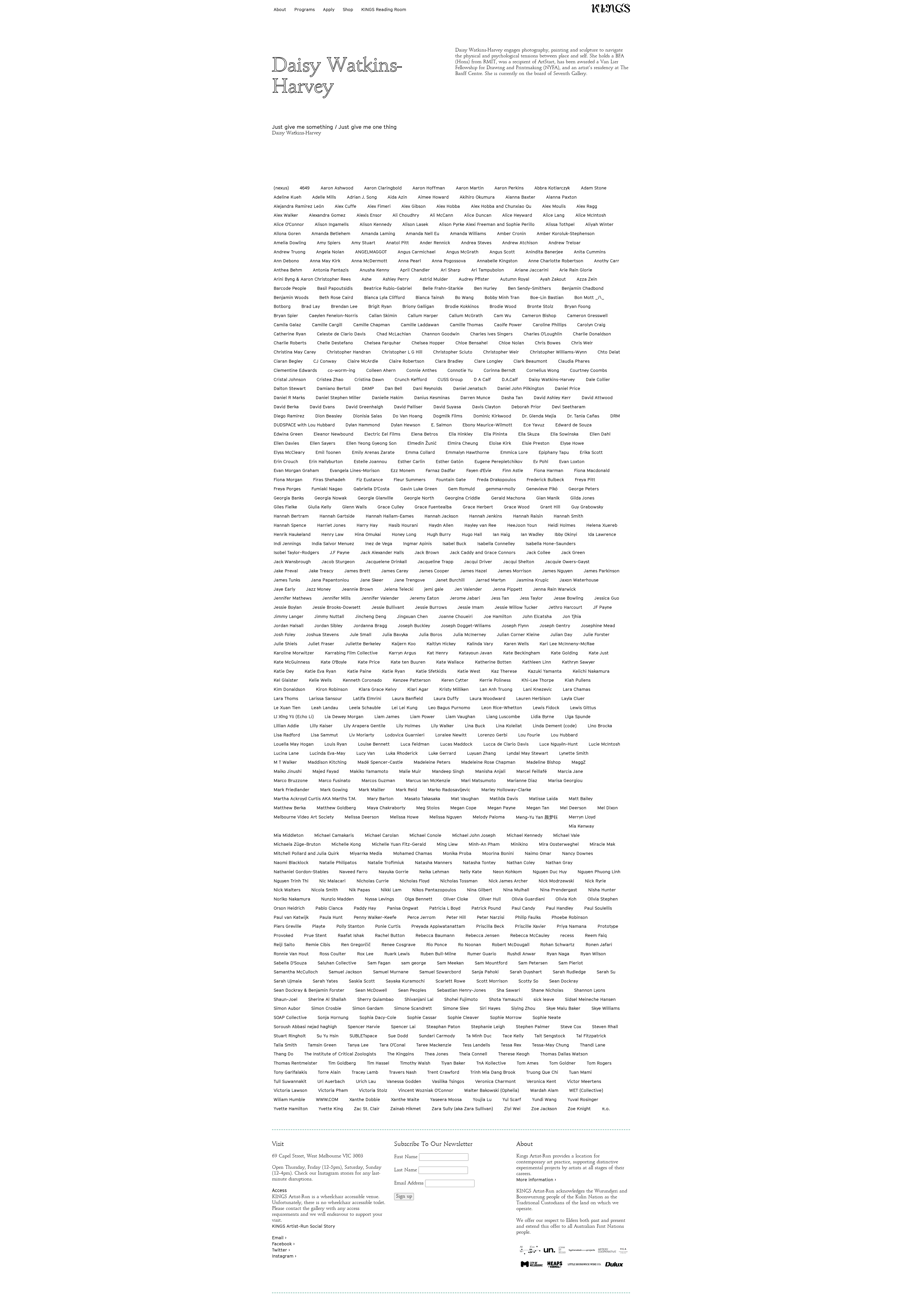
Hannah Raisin (528, 516)
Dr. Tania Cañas (583, 415)
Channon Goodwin (440, 333)
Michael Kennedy (524, 835)
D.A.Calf (510, 379)
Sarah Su (606, 971)
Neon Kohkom (507, 871)
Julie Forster (596, 634)
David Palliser (408, 406)
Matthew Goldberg (336, 807)
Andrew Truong (289, 251)
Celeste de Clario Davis (341, 333)
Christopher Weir (501, 351)
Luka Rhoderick (402, 753)
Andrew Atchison (520, 242)
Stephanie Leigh (488, 1026)
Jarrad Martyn (490, 579)
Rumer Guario (481, 953)
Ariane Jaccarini (531, 269)
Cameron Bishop (539, 315)
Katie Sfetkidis (431, 671)
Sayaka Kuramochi (405, 981)
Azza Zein (587, 279)
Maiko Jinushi (288, 771)
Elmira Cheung (462, 443)
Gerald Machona (508, 497)
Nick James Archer (508, 880)
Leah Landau (324, 707)
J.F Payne (340, 552)
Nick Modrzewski (556, 880)
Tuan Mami (580, 1072)
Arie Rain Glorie (575, 269)
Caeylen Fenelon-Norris (333, 315)
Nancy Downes (577, 853)
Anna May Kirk (325, 260)
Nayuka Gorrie (393, 871)
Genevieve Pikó (542, 488)
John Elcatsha (537, 616)
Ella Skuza (529, 434)
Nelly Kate (471, 871)
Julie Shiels (285, 643)
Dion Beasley (328, 415)
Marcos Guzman (378, 780)
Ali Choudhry (406, 215)
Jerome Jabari (465, 598)
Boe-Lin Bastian (547, 297)
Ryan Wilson (593, 953)
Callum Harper (423, 315)
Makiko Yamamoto (369, 771)
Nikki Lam (391, 889)
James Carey (394, 570)
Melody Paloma (489, 816)
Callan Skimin (383, 315)
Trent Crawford (443, 1072)
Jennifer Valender (380, 598)
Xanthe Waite (405, 1099)
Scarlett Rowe (450, 981)
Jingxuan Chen (412, 616)
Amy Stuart (363, 242)
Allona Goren (287, 233)
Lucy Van (365, 753)
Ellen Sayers (322, 443)
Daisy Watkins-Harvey (552, 379)
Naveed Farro (353, 871)
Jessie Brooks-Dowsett (336, 607)
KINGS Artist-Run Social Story (303, 1226)
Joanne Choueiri (456, 616)
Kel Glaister (286, 680)
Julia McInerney (469, 634)
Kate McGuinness (292, 662)
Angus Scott (502, 251)
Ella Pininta (495, 434)
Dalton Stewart (290, 388)
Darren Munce (475, 397)
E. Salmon (441, 424)
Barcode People (290, 288)
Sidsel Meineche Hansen (590, 999)
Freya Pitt (585, 479)
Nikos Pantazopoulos (434, 889)
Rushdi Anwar (521, 953)
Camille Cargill (327, 324)
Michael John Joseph (474, 835)
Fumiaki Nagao (326, 488)
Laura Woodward (487, 698)
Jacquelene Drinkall (386, 561)
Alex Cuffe (345, 206)
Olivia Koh (566, 898)
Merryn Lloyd (582, 816)
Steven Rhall (605, 1026)
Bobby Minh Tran (502, 297)
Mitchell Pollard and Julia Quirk (306, 853)
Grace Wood (516, 506)
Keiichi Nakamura (591, 671)
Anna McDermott (369, 260)
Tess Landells (476, 1044)
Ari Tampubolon (487, 269)
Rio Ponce (436, 944)
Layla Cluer (573, 698)
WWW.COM (327, 1099)
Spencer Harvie (364, 1026)
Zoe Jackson (544, 1108)
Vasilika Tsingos (448, 1081)
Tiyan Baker (453, 1063)
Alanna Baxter (520, 197)
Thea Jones (436, 1053)
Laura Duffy (446, 698)
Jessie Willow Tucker (516, 607)
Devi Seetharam (568, 406)
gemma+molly (500, 488)
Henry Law (332, 534)
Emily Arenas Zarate (373, 452)
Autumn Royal (514, 279)
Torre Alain (329, 1072)
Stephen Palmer (533, 1026)
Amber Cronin (511, 233)
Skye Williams (605, 1008)
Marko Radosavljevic (449, 789)
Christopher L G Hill (402, 351)
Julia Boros (430, 634)
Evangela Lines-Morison (355, 470)
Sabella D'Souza (290, 962)
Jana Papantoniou (330, 579)
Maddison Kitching (327, 762)
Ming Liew (447, 844)
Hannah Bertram (291, 516)
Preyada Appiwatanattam (438, 926)
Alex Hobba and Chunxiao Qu (501, 206)
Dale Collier (598, 379)
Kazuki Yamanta (545, 671)
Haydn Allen (441, 525)
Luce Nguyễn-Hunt (558, 744)
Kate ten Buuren (408, 662)
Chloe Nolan (511, 342)
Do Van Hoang (407, 415)
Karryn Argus (402, 652)
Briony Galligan (418, 306)
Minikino (519, 844)
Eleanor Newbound (333, 434)
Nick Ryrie (595, 880)
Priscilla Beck (490, 926)
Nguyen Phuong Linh (599, 871)
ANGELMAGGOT (371, 251)
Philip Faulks (528, 917)
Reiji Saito (284, 944)
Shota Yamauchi (506, 999)
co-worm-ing (341, 370)
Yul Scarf (511, 1099)
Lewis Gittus (583, 707)
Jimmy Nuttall (329, 616)
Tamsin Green (322, 1044)
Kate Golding (564, 652)
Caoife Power (508, 324)
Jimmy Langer (288, 616)
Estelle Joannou (370, 461)
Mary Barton (380, 798)
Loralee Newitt (451, 734)
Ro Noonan (469, 944)
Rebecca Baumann (435, 935)
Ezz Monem (403, 470)
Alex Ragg (586, 206)
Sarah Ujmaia (288, 981)
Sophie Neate (547, 1017)
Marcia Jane (570, 771)
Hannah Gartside (337, 516)
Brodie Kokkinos (462, 306)
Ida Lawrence (602, 534)
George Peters (583, 488)
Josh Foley (284, 634)
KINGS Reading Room (383, 9)
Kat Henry (437, 652)
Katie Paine (359, 671)
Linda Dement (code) (555, 725)
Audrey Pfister (474, 279)
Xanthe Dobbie (364, 1099)
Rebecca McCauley (529, 935)
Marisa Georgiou (565, 780)
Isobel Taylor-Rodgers (296, 552)
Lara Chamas (576, 689)
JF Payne (602, 607)
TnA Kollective (491, 1063)
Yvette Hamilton (291, 1108)
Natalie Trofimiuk (386, 862)
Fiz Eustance (369, 479)
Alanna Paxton (561, 197)
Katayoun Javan (475, 652)
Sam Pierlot (570, 962)
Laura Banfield (407, 698)
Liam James (386, 716)
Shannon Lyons (589, 990)
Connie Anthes (421, 370)
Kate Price (369, 662)
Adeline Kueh (287, 197)
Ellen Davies (286, 443)
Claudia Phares (574, 361)
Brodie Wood (503, 306)
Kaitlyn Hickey (441, 643)
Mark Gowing (334, 789)
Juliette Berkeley (363, 643)
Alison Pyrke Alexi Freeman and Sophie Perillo (487, 224)
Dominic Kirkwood (492, 415)
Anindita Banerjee (544, 251)
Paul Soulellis (598, 908)
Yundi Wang (544, 1099)
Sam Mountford (491, 962)
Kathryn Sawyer (578, 662)
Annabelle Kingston (497, 260)
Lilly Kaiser (321, 725)
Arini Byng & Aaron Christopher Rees (312, 279)
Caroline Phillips (549, 324)
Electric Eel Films (382, 434)
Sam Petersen (533, 962)
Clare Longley (488, 361)
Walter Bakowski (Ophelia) (491, 1090)
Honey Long (404, 534)
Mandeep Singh (448, 771)
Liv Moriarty (361, 734)
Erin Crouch (286, 461)
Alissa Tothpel (560, 224)
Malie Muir (410, 771)
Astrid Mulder (434, 279)
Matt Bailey (581, 798)
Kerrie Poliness (495, 680)
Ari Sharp (450, 269)
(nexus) (281, 187)
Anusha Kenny (374, 269)
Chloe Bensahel (471, 342)
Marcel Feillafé (531, 771)
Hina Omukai (368, 534)
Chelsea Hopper (428, 342)
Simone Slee (456, 1008)
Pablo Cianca (329, 908)
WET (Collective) (586, 1090)
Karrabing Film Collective (351, 652)
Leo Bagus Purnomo (449, 707)
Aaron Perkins (509, 187)
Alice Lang (553, 215)
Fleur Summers (409, 479)
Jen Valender (468, 589)
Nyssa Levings (379, 898)
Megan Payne (501, 807)
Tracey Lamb (365, 1072)
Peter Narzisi (490, 917)
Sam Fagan (378, 962)
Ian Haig (501, 534)
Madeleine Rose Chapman (488, 762)
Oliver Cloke (455, 898)
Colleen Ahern (381, 370)
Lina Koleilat (509, 725)
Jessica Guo (606, 598)
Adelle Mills (324, 197)
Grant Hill (550, 506)
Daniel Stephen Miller (338, 397)
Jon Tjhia (572, 616)
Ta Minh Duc (479, 1035)
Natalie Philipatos (338, 862)
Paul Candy (523, 908)
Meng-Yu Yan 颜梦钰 (537, 817)
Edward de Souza (573, 424)
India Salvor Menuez (333, 543)
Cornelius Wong (542, 370)
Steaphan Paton (443, 1026)
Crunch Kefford (411, 379)
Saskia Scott (362, 981)
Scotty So (528, 981)
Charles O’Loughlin (543, 333)
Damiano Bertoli (334, 388)
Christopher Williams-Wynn (558, 351)
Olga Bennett (418, 898)
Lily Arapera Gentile (364, 725)
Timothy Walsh (415, 1063)
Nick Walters (287, 889)
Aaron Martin (470, 187)
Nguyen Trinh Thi (291, 880)
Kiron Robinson (332, 689)
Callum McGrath (466, 315)
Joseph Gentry (555, 625)
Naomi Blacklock (291, 862)
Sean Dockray (563, 981)
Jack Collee (538, 552)
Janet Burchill (450, 579)
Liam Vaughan (460, 716)
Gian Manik (548, 497)
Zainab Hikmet (405, 1108)
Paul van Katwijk (291, 917)
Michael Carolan (382, 835)
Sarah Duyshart (526, 971)
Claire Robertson (406, 361)
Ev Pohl (540, 461)
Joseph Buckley (414, 625)
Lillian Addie (286, 725)
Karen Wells (516, 643)
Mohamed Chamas (412, 853)
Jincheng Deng (370, 616)
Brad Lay (310, 306)
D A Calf (482, 379)
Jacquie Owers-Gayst (567, 561)
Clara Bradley (449, 361)
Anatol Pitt (397, 242)
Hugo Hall (472, 534)
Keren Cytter (454, 680)
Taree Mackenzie (433, 1044)
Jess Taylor (531, 598)
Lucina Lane (286, 753)
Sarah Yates (325, 981)
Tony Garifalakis (290, 1072)
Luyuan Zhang (481, 753)
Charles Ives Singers (491, 333)
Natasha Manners (433, 862)
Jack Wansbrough (292, 561)
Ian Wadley (532, 534)
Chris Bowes (547, 342)
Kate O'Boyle (334, 662)
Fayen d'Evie (478, 470)
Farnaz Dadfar (440, 470)
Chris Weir (582, 342)
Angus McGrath (462, 251)
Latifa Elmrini (367, 698)
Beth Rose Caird (336, 297)
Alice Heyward (517, 215)
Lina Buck (475, 725)
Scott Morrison (492, 981)
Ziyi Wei (512, 1108)
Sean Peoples (412, 990)
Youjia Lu (482, 1099)
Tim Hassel (378, 1063)
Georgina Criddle (462, 497)
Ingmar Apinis (417, 543)
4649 (305, 187)
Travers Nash (402, 1072)
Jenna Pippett (507, 589)
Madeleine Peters (432, 762)
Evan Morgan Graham (296, 470)
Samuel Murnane (390, 971)
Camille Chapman (371, 324)
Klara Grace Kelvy (378, 689)
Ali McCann (441, 215)
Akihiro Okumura (477, 197)
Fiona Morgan (288, 479)
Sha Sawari (508, 990)
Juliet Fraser (321, 643)
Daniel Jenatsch (469, 388)
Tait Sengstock (549, 1035)
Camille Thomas (466, 324)
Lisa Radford (287, 734)
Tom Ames (527, 1063)
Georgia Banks (289, 497)
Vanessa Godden (404, 1081)
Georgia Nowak (331, 497)
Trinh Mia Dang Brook (492, 1072)
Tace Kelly (513, 1035)
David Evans (322, 406)
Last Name (405, 1170)
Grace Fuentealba (433, 506)
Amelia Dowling (290, 242)
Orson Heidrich (289, 908)
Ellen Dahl (600, 434)
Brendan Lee (344, 306)
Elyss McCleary (289, 452)
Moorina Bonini (498, 853)
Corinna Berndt (500, 370)
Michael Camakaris (334, 835)
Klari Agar (417, 689)
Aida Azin (397, 197)
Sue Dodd (398, 1035)
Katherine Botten (493, 662)
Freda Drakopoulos (496, 479)
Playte (318, 926)
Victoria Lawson (290, 1090)
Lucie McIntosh (604, 744)
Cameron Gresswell (587, 315)
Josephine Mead (598, 625)
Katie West (468, 671)
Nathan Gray (559, 862)
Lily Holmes (408, 725)
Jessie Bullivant (388, 607)
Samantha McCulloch (296, 971)
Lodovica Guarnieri (404, 734)
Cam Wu (502, 315)
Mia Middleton (288, 835)
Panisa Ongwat (402, 908)
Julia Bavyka (395, 634)
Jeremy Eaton (424, 598)
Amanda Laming (378, 233)
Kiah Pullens (578, 680)
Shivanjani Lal (418, 999)
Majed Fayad (325, 771)
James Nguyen (557, 570)
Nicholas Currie (373, 880)
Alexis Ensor (369, 215)
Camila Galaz (287, 324)
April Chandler (415, 269)
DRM (615, 415)
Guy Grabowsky (587, 506)
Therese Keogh (513, 1053)
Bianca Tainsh (430, 297)
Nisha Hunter (602, 889)
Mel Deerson (573, 807)
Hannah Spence (290, 525)
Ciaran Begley (288, 361)
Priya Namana (572, 926)
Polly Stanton (350, 926)
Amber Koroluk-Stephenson (566, 233)
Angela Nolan (330, 251)
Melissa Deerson (362, 816)
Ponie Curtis (387, 926)
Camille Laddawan (420, 324)
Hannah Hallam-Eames (390, 516)
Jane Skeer (371, 579)
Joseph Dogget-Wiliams (466, 625)
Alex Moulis (554, 206)
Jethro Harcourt (565, 607)
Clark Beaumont (530, 361)
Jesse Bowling (568, 598)
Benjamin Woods (291, 297)
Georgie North (419, 497)
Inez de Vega (378, 543)
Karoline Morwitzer (294, 652)
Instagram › (284, 1256)
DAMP (368, 388)
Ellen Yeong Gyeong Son (371, 443)
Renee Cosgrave (398, 944)
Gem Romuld (461, 488)
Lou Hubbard (564, 734)
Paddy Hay (365, 908)
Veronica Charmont (495, 1081)
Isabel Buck (454, 543)
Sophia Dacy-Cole (377, 1017)
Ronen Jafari (599, 944)
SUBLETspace (363, 1035)
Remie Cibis (318, 944)
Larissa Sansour (325, 698)
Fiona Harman (548, 470)
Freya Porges (287, 488)
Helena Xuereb (601, 525)
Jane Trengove (409, 579)
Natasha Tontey (479, 862)
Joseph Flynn (515, 625)
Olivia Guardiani (528, 898)
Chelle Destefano (335, 342)
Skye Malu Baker (563, 1008)
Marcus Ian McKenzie (428, 780)
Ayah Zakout (553, 279)
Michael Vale (566, 835)
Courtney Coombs (588, 370)
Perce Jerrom (421, 917)
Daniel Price (567, 388)
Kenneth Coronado (362, 680)
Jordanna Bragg (370, 625)
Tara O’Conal (392, 1044)
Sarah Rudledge (569, 971)
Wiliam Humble (289, 1099)
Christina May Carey (295, 351)
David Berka (286, 406)
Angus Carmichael (416, 251)
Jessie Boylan (288, 607)
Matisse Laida (543, 798)
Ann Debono (286, 260)
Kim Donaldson (289, 689)
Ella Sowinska (564, 434)
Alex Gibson (413, 206)
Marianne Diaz (522, 780)
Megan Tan (537, 807)
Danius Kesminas (432, 397)
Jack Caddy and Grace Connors (482, 552)
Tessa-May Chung (550, 1044)
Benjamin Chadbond (582, 288)
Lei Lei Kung (404, 707)
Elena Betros (424, 434)
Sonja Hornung (333, 1017)
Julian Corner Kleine (518, 634)
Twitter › (281, 1249)
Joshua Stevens (322, 634)
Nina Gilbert (479, 889)
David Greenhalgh (364, 406)
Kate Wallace (450, 662)
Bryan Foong (577, 306)
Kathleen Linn (536, 662)
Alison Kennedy (376, 224)
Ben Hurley (485, 288)
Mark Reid (406, 789)
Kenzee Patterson (412, 680)
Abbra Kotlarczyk (552, 187)
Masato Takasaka (422, 798)
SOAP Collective (290, 1017)
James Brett (357, 570)
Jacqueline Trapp (435, 561)
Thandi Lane (592, 1044)
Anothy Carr (606, 260)
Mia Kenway (581, 826)
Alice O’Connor (289, 224)
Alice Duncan (477, 215)
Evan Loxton (571, 461)
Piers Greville (287, 926)
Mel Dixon (607, 807)
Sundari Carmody (437, 1035)
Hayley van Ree (480, 525)
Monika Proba (457, 853)
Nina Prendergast (558, 889)
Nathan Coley (521, 862)
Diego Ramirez (289, 415)
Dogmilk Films (447, 415)
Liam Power (422, 716)
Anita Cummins (590, 251)
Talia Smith (285, 1044)
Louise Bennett (374, 744)
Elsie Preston (535, 443)
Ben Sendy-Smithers (529, 288)
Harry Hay (367, 525)
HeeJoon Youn (522, 525)
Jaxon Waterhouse (579, 579)
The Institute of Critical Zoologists (340, 1053)
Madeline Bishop (543, 762)
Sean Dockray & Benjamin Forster (309, 990)
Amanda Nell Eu (422, 233)
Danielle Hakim (387, 397)
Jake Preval (286, 570)
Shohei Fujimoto (461, 999)
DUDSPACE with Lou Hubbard (304, 424)
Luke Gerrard (442, 753)
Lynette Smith (573, 753)
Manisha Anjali (490, 771)
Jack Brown (427, 552)
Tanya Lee (358, 1044)
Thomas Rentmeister (295, 1063)
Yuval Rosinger (583, 1099)
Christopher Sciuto (452, 351)
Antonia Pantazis (331, 269)
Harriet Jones (331, 525)
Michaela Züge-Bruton (297, 844)
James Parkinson (601, 570)
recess (567, 935)
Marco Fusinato (334, 780)
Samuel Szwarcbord (440, 971)
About (280, 9)
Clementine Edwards (295, 370)
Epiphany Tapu (554, 452)
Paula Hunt (331, 917)
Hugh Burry (439, 534)
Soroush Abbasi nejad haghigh (305, 1026)
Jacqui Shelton (518, 561)
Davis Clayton (486, 406)
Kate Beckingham (521, 652)
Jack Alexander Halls (382, 552)
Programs (304, 9)
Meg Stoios (427, 807)
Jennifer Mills (336, 598)
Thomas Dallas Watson (564, 1053)
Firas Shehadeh (329, 479)
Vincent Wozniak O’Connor (425, 1090)
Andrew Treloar (564, 242)
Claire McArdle (362, 361)
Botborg (282, 306)
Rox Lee (365, 953)
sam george (413, 962)
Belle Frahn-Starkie (443, 288)
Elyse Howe (572, 443)
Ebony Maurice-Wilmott (487, 424)
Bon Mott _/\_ (589, 297)
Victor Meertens (584, 1081)
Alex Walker (286, 215)
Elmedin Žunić (422, 443)
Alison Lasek (415, 224)
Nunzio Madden (337, 898)
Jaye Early (284, 589)
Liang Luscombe (503, 716)
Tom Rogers (599, 1063)
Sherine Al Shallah (327, 999)
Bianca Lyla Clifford (384, 297)
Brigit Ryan (380, 306)
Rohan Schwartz (557, 944)
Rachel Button (390, 935)
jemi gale (433, 589)
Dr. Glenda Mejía (539, 415)
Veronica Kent (541, 1081)
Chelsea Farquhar (382, 342)
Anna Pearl (409, 260)
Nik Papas (359, 889)
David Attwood (597, 397)
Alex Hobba (448, 206)
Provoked (283, 935)
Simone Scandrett (413, 1008)
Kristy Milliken (454, 689)
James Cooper (434, 570)
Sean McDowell (371, 990)
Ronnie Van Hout (291, 953)
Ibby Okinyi (566, 534)
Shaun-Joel (285, 999)
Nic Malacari (332, 880)
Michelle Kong (346, 844)
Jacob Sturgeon (338, 561)
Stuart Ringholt (290, 1035)
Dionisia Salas (367, 415)
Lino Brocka (600, 725)
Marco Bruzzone (291, 780)
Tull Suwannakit (290, 1081)
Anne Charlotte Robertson (555, 260)
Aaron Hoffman (428, 187)
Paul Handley (559, 908)
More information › (536, 1179)
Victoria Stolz (373, 1090)
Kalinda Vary (480, 643)
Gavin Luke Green (418, 488)
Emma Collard (420, 452)
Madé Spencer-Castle (380, 762)
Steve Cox (570, 1026)
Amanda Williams (468, 233)
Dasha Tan (512, 397)
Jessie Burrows (431, 607)
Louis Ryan (335, 744)
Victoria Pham (333, 1090)
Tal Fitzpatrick (591, 1035)
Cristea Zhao (330, 379)
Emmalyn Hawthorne (467, 452)
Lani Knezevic (537, 689)
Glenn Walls (354, 506)
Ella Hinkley (461, 434)
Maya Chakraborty (386, 807)
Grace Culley (390, 506)
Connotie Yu (460, 370)
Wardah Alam (544, 1090)
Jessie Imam (471, 607)
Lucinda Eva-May (327, 753)
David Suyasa (447, 406)
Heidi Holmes (561, 525)
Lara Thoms (286, 698)
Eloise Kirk (500, 443)
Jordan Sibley (328, 625)
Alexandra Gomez (327, 215)
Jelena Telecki (398, 589)
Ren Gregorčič (356, 944)
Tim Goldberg (342, 1063)
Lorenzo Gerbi (492, 734)
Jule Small (360, 634)
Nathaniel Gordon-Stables (301, 871)
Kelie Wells (320, 680)
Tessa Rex (511, 1044)
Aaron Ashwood (337, 187)
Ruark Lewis (397, 953)
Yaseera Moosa (446, 1099)
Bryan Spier (286, 315)
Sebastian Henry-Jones (461, 990)
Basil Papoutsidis (335, 288)
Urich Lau (366, 1081)
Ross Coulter (332, 953)
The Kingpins (400, 1053)
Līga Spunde (578, 716)
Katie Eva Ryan (320, 671)
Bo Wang (464, 297)
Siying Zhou (523, 1008)
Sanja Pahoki (485, 971)
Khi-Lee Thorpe (537, 680)
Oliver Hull (490, 898)
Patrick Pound (486, 908)
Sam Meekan (450, 962)
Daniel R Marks (289, 397)
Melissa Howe (404, 816)
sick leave (543, 999)
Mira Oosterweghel (559, 844)
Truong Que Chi (542, 1072)
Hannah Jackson (441, 516)
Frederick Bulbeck (545, 479)
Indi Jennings (287, 543)
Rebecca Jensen (482, 935)
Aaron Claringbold (383, 187)
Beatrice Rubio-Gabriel (388, 288)
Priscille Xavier (530, 926)
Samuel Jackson (345, 971)
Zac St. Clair (367, 1108)
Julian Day (561, 634)
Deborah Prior (526, 406)
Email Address (409, 1183)
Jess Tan (500, 598)
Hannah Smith (568, 516)
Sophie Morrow (506, 1017)
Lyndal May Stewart (527, 753)
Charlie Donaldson (592, 333)
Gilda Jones (582, 497)
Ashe (367, 279)
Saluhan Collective (337, 962)
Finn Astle (512, 470)
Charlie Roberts (290, 342)
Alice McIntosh (590, 215)
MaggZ (579, 762)
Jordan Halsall (288, 625)
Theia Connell (473, 1053)
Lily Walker (442, 725)
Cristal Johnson (290, 379)
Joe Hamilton (498, 616)
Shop (348, 9)
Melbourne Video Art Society (304, 816)
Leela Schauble (365, 707)
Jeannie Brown (357, 589)
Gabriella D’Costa (371, 488)
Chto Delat (609, 351)
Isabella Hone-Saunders (550, 543)
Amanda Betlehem (330, 233)
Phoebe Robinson (570, 917)
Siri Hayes (490, 1008)
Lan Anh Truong (496, 689)
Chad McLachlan (394, 333)
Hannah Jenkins (485, 516)
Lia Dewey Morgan (344, 716)
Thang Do (283, 1053)
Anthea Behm (288, 269)
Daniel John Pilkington (520, 388)
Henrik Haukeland (292, 534)
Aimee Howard (433, 197)
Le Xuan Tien (287, 707)
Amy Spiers (328, 242)
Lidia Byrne (542, 716)
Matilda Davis (504, 798)
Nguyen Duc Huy (550, 871)
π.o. (606, 1108)
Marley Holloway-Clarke (506, 789)
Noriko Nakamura (292, 898)
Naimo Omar (538, 853)
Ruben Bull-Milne (438, 953)
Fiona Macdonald (592, 470)
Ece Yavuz (533, 424)
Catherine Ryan (290, 333)
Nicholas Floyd (414, 880)
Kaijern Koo (404, 643)
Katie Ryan (393, 671)
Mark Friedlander (291, 789)
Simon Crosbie (326, 1008)
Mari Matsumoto (478, 780)
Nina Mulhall (516, 889)
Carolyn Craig (591, 324)
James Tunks (287, 579)
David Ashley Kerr (552, 397)
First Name (405, 1157)
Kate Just (599, 652)
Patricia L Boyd (444, 908)
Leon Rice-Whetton (501, 707)
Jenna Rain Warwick (554, 589)
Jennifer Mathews (292, 598)
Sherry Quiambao (375, 999)
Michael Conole (425, 835)
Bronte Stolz (540, 306)
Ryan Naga (558, 953)
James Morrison (514, 570)
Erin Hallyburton (326, 461)
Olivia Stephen (602, 898)
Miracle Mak (602, 844)
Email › (279, 1237)
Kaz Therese (504, 671)
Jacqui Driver (478, 561)
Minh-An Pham (484, 844)
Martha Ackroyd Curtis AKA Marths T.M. (315, 798)
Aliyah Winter (599, 224)
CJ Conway (324, 361)
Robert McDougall (510, 944)
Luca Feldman (414, 744)
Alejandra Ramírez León (299, 206)
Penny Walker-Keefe (375, 917)
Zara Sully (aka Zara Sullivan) (462, 1108)
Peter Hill (456, 917)
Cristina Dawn (369, 379)
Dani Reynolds (427, 388)
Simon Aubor (287, 1008)
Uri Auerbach (331, 1081)
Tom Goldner (562, 1063)
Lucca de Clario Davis (506, 744)
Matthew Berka (290, 807)
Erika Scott (591, 452)
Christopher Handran (349, 351)
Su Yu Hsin (327, 1035)
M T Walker (285, 762)
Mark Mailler (372, 789)
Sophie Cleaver (463, 1017)
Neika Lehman (434, 871)
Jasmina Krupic (532, 579)
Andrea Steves (476, 242)
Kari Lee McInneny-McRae (567, 643)
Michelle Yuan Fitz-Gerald (399, 844)
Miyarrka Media (366, 853)
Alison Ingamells (332, 224)
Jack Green (573, 552)
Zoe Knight (579, 1108)
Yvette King (331, 1108)
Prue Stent (315, 935)
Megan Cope (463, 807)
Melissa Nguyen (445, 816)
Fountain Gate (451, 479)
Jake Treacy (321, 570)
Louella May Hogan (294, 744)
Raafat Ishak (351, 935)
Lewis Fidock (546, 707)
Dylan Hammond (363, 424)
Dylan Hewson (405, 424)
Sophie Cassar (422, 1017)
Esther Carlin (411, 461)
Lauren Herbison (533, 698)
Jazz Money (318, 589)
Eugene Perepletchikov (498, 461)
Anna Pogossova (449, 260)
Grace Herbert (478, 506)
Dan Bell (393, 388)
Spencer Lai (403, 1026)
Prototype (608, 926)
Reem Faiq (596, 935)
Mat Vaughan (465, 798)
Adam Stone (594, 187)
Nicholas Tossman (459, 880)
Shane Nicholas (547, 990)
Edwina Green (288, 434)
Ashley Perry (396, 279)
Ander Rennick (435, 242)
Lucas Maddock (456, 744)
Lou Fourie (529, 734)
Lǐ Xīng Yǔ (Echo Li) (294, 716)
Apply (328, 9)
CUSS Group (450, 379)
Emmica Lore (514, 452)
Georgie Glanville (375, 497)
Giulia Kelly (319, 506)
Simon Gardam (367, 1008)
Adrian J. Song (362, 197)
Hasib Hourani (403, 525)
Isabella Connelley (496, 543)
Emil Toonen (328, 452)
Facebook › (283, 1243)
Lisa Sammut (324, 734)
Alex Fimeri (379, 206)
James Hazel (473, 570)
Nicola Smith (324, 889)
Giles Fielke (285, 506)
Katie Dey (284, 671)
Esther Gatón (449, 461)
